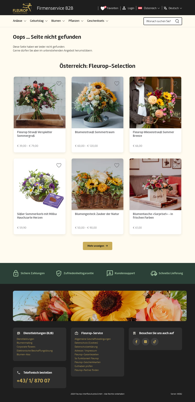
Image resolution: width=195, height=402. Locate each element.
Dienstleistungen (25, 339)
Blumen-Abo (23, 354)
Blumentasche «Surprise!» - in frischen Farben (153, 216)
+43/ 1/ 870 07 (33, 380)
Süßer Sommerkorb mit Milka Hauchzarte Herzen (37, 216)
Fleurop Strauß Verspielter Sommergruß (34, 134)
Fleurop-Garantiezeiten (87, 354)
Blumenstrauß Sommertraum (95, 132)
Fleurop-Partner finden (87, 370)
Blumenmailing (24, 342)
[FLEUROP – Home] (22, 8)
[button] (19, 21)
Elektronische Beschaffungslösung (35, 350)
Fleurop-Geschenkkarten (88, 362)
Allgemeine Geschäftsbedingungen (93, 339)
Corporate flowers (26, 346)
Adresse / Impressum (86, 350)
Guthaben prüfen (84, 366)
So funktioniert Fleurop (87, 358)
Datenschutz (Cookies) (86, 342)
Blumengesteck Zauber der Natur (97, 214)
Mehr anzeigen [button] (95, 245)
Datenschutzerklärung (86, 346)
